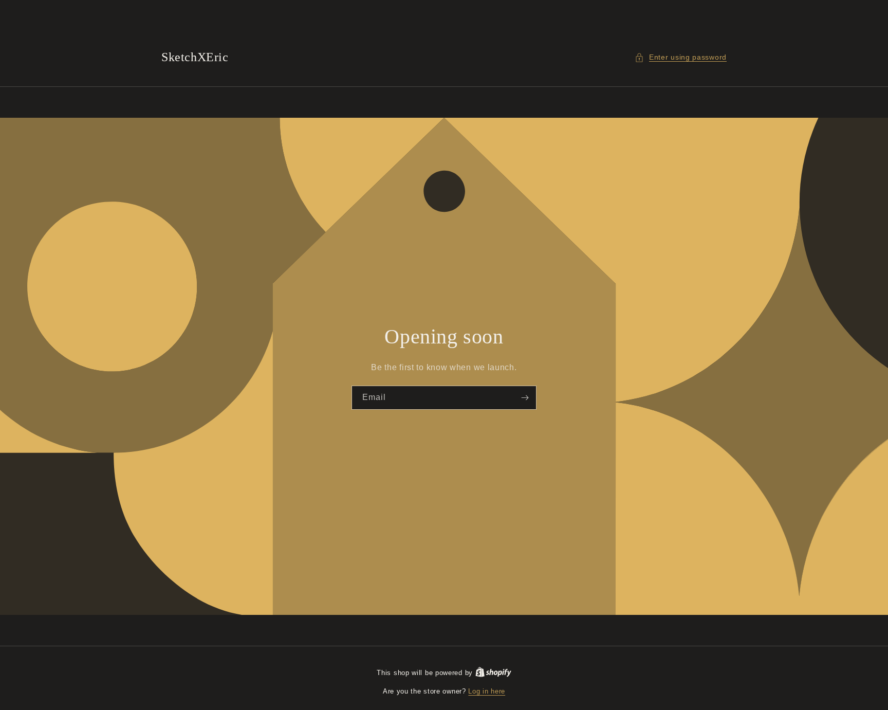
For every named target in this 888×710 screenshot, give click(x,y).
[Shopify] (493, 673)
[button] (681, 57)
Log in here (486, 691)
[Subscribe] (524, 398)
